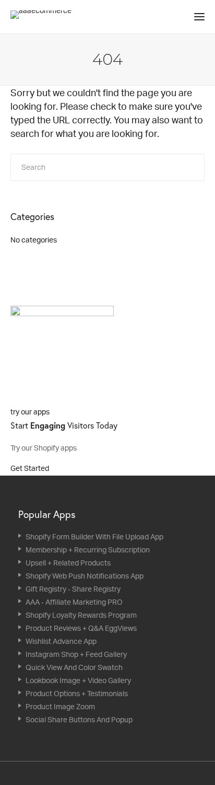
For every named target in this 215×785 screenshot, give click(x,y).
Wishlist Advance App (61, 641)
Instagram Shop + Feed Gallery (76, 654)
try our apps (30, 411)
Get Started (30, 468)
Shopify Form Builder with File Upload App (94, 536)
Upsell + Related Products (68, 562)
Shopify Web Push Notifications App (85, 575)
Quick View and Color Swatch (74, 667)
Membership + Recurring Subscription (88, 549)
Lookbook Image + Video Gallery (78, 680)
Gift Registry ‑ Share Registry (73, 588)
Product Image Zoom (60, 706)
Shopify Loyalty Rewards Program (81, 614)
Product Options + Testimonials (77, 693)
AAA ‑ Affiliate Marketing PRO (74, 601)
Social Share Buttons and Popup (79, 719)
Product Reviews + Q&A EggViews (81, 628)
